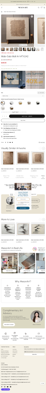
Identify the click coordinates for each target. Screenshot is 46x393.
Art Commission (4, 356)
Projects (14, 354)
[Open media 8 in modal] (32, 16)
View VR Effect (24, 45)
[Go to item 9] (38, 49)
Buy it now (23, 120)
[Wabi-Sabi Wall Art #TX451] (8, 229)
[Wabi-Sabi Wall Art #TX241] (8, 158)
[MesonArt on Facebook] (1, 386)
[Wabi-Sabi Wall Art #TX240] (23, 158)
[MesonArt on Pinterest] (10, 386)
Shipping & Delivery (5, 352)
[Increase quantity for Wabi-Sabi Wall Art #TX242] (7, 116)
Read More (8, 211)
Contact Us (15, 352)
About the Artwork (6, 176)
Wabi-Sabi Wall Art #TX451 (7, 240)
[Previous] (1, 4)
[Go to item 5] (24, 49)
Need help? (42, 142)
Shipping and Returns (34, 176)
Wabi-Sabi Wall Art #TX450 (22, 240)
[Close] (30, 184)
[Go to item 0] (3, 49)
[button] (43, 148)
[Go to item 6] (29, 49)
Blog (13, 356)
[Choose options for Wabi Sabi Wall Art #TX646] (38, 267)
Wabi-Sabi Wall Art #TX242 (9, 11)
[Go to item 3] (16, 49)
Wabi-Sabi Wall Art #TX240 (22, 169)
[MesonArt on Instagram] (4, 386)
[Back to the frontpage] (1, 11)
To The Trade (3, 357)
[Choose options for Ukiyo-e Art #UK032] (9, 267)
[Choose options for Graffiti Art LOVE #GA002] (6, 267)
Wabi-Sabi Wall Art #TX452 (37, 240)
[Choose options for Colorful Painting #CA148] (3, 267)
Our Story (14, 349)
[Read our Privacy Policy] (29, 204)
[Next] (44, 4)
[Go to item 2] (11, 49)
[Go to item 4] (20, 49)
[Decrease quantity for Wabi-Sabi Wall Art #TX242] (2, 116)
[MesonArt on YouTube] (7, 386)
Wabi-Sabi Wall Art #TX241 (7, 169)
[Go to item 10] (42, 49)
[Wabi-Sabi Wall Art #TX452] (38, 229)
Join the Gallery (23, 208)
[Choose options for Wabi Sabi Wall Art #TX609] (21, 267)
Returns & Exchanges (5, 354)
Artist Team (15, 351)
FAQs (2, 349)
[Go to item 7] (33, 49)
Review (43, 176)
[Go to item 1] (7, 49)
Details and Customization (20, 176)
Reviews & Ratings (4, 351)
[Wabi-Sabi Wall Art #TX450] (23, 229)
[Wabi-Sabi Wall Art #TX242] (38, 158)
